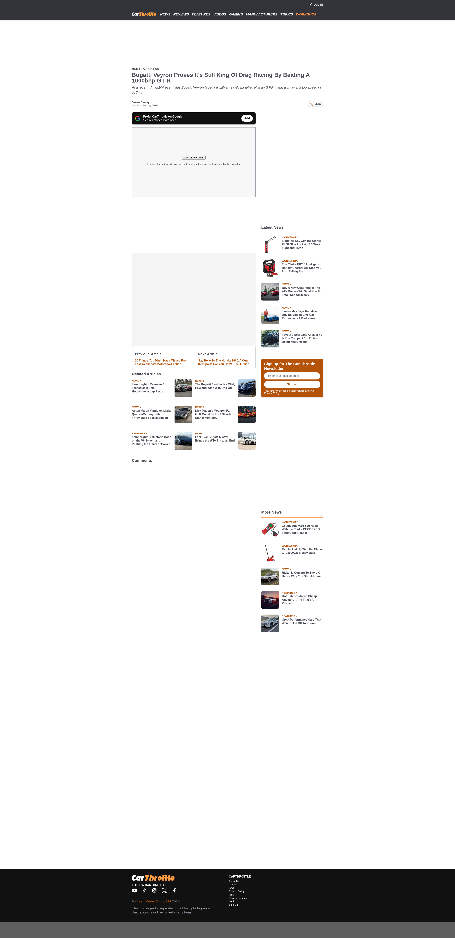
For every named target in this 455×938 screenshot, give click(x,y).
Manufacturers (261, 14)
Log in (318, 4)
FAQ (231, 888)
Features (201, 14)
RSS (231, 894)
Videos (219, 14)
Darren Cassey (140, 102)
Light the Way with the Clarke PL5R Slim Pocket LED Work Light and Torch (301, 244)
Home (136, 68)
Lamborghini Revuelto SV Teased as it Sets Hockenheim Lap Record (149, 388)
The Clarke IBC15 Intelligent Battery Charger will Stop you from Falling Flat (301, 268)
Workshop (306, 14)
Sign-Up (233, 905)
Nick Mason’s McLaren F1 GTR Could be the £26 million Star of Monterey (214, 414)
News (165, 14)
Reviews (181, 14)
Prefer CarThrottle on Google (162, 116)
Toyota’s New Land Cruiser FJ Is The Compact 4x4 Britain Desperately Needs (302, 338)
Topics (286, 14)
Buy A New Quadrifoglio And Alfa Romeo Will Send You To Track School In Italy (301, 291)
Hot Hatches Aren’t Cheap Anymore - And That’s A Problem (299, 600)
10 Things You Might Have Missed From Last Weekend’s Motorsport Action (161, 362)
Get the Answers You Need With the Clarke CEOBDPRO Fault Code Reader (301, 529)
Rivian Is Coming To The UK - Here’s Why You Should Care (301, 574)
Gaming (236, 14)
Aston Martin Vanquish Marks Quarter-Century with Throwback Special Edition (152, 414)
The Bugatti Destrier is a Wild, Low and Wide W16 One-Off (215, 386)
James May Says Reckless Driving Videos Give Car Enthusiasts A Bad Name (300, 315)
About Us (234, 881)
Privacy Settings (238, 898)
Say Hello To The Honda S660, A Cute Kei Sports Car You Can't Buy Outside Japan (223, 362)
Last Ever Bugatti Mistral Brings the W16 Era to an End (215, 438)
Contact (233, 884)
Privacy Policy (271, 393)
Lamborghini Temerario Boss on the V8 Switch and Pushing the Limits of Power (151, 440)
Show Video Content (193, 157)
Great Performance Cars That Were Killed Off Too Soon (301, 621)
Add (247, 118)
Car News (151, 68)
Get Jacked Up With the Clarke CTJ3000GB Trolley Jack (302, 551)
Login (232, 901)
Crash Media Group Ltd (153, 901)
